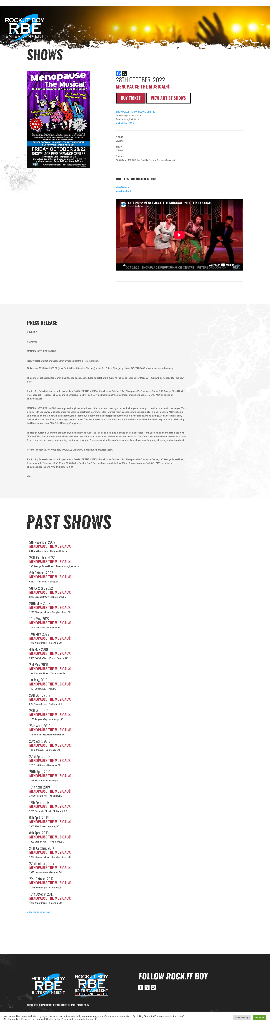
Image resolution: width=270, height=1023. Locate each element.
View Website (122, 187)
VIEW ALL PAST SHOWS (38, 912)
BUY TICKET (131, 98)
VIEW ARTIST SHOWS (168, 98)
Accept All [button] (259, 1017)
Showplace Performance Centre (135, 112)
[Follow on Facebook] (140, 987)
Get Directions (125, 123)
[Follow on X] (147, 987)
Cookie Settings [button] (242, 1017)
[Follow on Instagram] (153, 987)
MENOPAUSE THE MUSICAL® (50, 546)
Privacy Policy (83, 1005)
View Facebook (123, 191)
